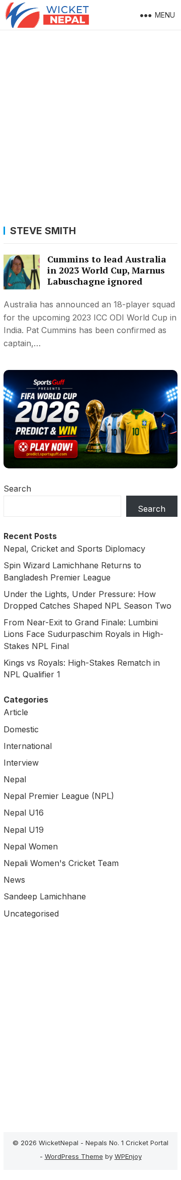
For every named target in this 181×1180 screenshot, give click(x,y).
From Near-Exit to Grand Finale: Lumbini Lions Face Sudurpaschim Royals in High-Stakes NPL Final (83, 634)
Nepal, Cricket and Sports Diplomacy (74, 549)
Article (16, 712)
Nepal (15, 779)
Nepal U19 (24, 830)
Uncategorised (31, 913)
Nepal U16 (24, 813)
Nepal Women (31, 846)
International (28, 746)
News (14, 880)
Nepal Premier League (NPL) (59, 796)
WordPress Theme (74, 1156)
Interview (21, 763)
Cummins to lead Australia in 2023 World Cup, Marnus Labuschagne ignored (106, 270)
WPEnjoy (128, 1156)
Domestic (21, 729)
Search (17, 489)
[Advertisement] (90, 126)
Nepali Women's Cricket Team (61, 863)
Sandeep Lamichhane (45, 896)
